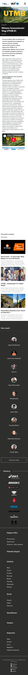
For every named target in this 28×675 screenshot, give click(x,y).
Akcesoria (10, 605)
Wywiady (9, 581)
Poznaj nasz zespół (14, 460)
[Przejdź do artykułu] (13, 247)
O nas (8, 644)
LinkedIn (14, 671)
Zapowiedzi (10, 584)
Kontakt (9, 642)
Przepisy (9, 573)
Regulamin (10, 647)
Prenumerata (11, 539)
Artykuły (10, 561)
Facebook (14, 664)
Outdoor (10, 623)
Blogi (8, 567)
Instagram (14, 667)
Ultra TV (14, 666)
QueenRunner (12, 613)
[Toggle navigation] (25, 4)
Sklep (8, 639)
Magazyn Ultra (12, 533)
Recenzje (9, 576)
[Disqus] (14, 170)
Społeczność (10, 541)
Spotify (14, 669)
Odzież (9, 603)
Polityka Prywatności (13, 650)
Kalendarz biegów (13, 551)
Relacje (9, 578)
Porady (9, 570)
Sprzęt (9, 594)
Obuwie (9, 600)
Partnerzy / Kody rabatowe (15, 544)
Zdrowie (9, 587)
